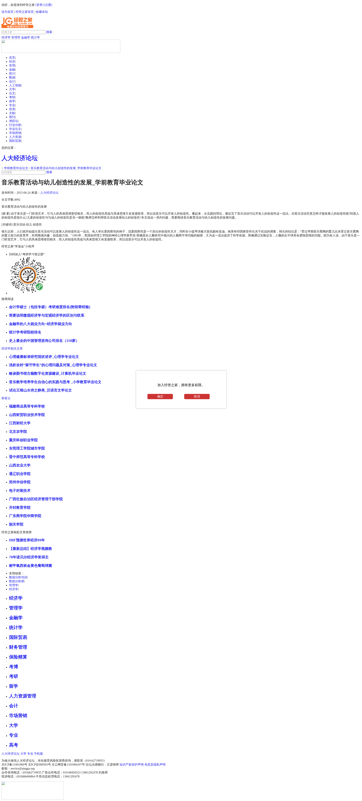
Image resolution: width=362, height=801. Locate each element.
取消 (197, 396)
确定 (160, 396)
